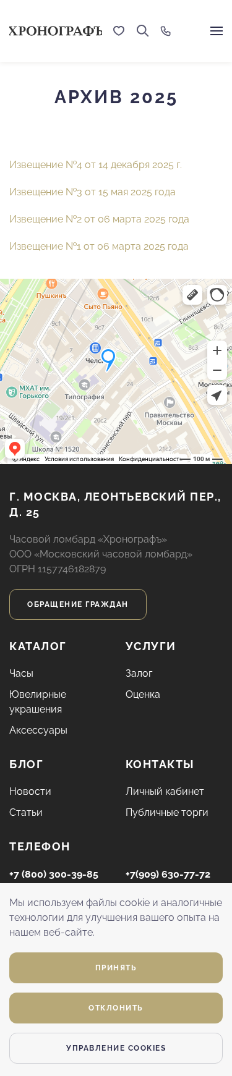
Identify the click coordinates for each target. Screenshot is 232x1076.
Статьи (26, 812)
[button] (142, 30)
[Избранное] (118, 30)
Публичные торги (167, 812)
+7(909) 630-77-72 (168, 874)
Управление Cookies (116, 1048)
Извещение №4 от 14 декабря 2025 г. (95, 165)
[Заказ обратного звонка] (166, 31)
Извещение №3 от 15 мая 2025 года (92, 192)
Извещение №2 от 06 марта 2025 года (99, 219)
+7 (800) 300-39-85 (53, 874)
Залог (139, 673)
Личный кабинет (165, 791)
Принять (116, 968)
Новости (30, 791)
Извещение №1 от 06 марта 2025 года (99, 246)
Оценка (143, 694)
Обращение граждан (78, 604)
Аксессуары (38, 730)
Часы (21, 673)
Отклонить (116, 1008)
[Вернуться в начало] (55, 31)
